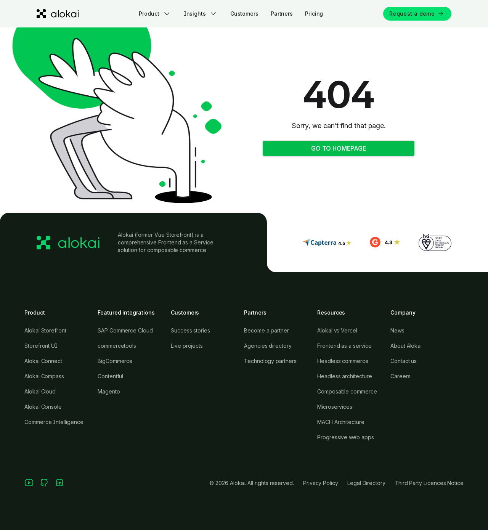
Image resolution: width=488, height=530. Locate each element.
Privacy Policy (320, 483)
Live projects (187, 345)
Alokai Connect (43, 361)
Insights (195, 13)
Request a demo (412, 13)
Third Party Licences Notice (429, 483)
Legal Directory (366, 483)
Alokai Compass (44, 376)
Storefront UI (41, 345)
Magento (109, 391)
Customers (244, 13)
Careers (400, 376)
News (397, 330)
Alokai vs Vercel (337, 330)
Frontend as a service (344, 345)
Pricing (314, 13)
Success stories (190, 330)
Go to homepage (338, 148)
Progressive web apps (345, 437)
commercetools (117, 345)
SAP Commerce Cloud (125, 330)
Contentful (110, 376)
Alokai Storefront (45, 330)
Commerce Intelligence (53, 422)
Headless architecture (344, 376)
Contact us (403, 361)
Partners (282, 13)
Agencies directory (268, 345)
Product (149, 13)
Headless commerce (343, 361)
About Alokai (406, 345)
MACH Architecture (340, 422)
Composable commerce (347, 391)
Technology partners (270, 361)
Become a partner (266, 330)
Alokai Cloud (40, 391)
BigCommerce (115, 361)
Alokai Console (43, 406)
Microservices (334, 406)
